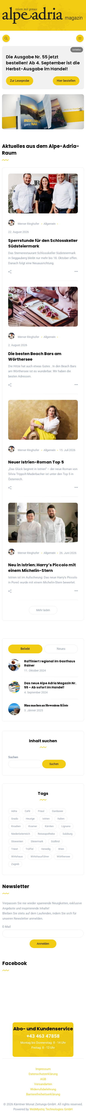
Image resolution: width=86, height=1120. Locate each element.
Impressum (43, 1069)
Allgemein (50, 223)
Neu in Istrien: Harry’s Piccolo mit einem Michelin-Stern (42, 567)
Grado (14, 818)
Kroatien (16, 826)
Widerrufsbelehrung (43, 1089)
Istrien (46, 818)
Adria (14, 811)
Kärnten (49, 826)
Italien (60, 818)
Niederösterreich (20, 833)
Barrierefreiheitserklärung (43, 1094)
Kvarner (32, 826)
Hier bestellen (66, 80)
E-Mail (6, 927)
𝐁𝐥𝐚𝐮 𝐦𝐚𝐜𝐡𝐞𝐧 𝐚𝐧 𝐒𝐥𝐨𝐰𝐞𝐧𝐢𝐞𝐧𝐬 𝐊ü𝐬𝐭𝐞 (46, 705)
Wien (61, 848)
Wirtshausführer (40, 856)
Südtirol (55, 841)
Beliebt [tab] (25, 649)
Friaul (41, 811)
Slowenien (17, 841)
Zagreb (15, 864)
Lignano (65, 826)
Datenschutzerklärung (43, 1074)
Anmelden (43, 943)
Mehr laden (43, 610)
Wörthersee (63, 856)
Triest (14, 848)
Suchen (13, 757)
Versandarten (43, 1084)
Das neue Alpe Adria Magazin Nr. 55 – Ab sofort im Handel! (50, 685)
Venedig (45, 848)
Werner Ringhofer (28, 223)
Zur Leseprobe (19, 80)
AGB (43, 1079)
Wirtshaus (17, 856)
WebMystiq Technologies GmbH (51, 1109)
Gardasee (57, 811)
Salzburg (67, 833)
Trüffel (29, 848)
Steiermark (37, 841)
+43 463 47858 (43, 1036)
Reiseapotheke (46, 833)
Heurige (30, 818)
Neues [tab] (61, 649)
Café (27, 811)
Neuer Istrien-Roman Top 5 (36, 462)
